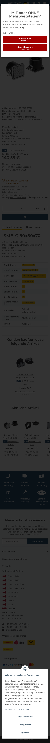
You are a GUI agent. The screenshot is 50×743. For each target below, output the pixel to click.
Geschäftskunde (25, 48)
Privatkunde (25, 39)
